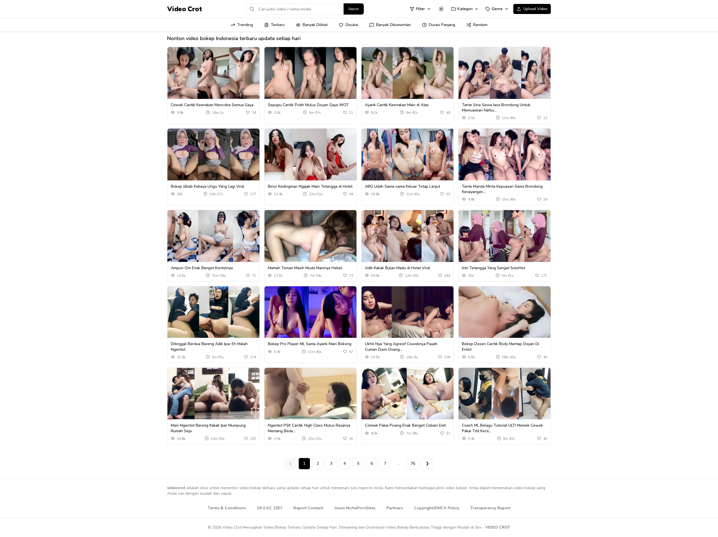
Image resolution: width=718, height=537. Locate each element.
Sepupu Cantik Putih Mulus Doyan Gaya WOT (308, 105)
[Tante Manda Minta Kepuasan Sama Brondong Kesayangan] (505, 154)
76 (413, 463)
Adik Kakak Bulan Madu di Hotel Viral (397, 268)
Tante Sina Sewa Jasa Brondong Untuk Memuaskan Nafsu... (496, 107)
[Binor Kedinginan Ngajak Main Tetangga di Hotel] (310, 154)
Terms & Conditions (227, 508)
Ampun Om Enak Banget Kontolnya (202, 268)
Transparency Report (490, 508)
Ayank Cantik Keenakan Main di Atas (397, 105)
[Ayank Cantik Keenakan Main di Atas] (408, 73)
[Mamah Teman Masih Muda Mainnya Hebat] (310, 236)
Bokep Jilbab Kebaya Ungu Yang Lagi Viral (207, 186)
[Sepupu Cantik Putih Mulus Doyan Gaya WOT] (310, 73)
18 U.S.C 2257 (269, 508)
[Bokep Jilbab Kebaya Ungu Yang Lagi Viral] (213, 154)
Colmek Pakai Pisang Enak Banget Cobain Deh (405, 425)
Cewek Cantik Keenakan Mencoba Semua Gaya (212, 105)
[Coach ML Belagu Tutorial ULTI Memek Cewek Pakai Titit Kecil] (505, 394)
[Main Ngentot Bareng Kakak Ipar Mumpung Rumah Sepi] (213, 394)
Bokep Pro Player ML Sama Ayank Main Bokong (309, 344)
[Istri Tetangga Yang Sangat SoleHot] (505, 236)
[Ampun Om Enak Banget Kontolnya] (213, 236)
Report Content (308, 508)
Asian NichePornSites (354, 508)
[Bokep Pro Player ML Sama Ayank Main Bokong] (310, 312)
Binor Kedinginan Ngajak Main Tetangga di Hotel (310, 186)
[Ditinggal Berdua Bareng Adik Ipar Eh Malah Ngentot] (213, 312)
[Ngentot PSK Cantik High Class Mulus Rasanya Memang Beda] (310, 394)
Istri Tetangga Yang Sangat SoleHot (493, 268)
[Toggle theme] (441, 9)
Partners (394, 508)
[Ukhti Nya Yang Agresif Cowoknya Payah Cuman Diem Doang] (408, 312)
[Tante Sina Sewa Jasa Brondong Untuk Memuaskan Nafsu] (505, 73)
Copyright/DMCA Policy (436, 508)
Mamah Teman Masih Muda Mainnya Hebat (305, 268)
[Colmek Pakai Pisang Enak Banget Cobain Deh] (408, 394)
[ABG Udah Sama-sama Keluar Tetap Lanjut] (408, 154)
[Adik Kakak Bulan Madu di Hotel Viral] (408, 236)
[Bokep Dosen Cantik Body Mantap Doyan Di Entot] (505, 312)
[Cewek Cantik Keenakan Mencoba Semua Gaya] (213, 73)
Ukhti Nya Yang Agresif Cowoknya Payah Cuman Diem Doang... (401, 346)
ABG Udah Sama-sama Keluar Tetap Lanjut (402, 186)
